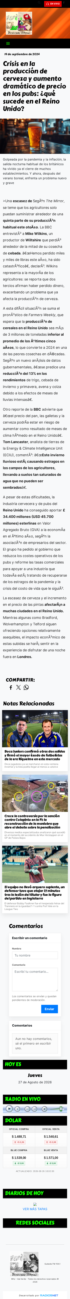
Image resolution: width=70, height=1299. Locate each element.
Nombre (16, 948)
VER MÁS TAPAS (35, 1209)
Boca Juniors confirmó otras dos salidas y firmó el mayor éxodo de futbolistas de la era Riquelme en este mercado (34, 755)
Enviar (49, 1009)
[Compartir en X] (18, 687)
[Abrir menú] (8, 43)
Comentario (18, 964)
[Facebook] (65, 4)
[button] (40, 4)
